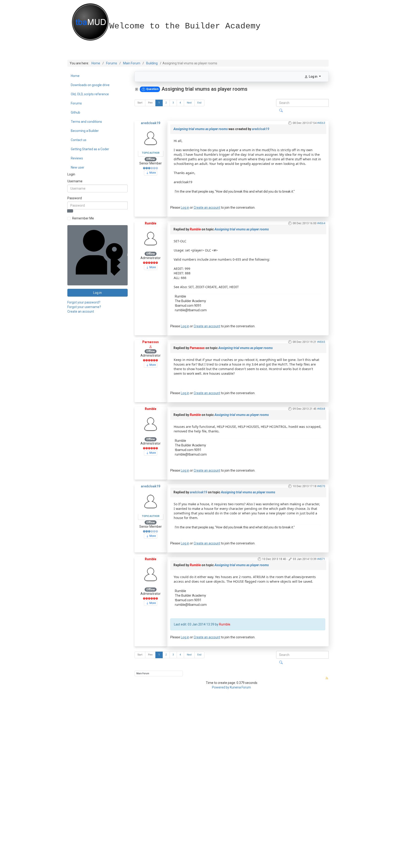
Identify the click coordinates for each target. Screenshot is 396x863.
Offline (150, 159)
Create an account (80, 311)
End (199, 102)
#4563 (321, 123)
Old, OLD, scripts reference (90, 94)
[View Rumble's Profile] (150, 238)
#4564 (321, 223)
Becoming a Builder (85, 131)
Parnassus (150, 342)
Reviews (77, 158)
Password (74, 198)
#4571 (321, 559)
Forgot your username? (84, 307)
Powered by (220, 687)
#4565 (321, 342)
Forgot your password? (83, 302)
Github (75, 112)
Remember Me (83, 218)
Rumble (150, 223)
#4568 (321, 408)
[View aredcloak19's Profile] (150, 138)
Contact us (78, 140)
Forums (76, 103)
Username (74, 181)
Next (189, 102)
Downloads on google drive (90, 85)
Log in (97, 293)
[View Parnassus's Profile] (150, 346)
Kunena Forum (240, 687)
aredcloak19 (150, 123)
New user (77, 167)
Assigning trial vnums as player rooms (200, 129)
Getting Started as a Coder (90, 149)
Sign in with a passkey (127, 255)
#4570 (321, 486)
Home (75, 76)
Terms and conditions (86, 121)
